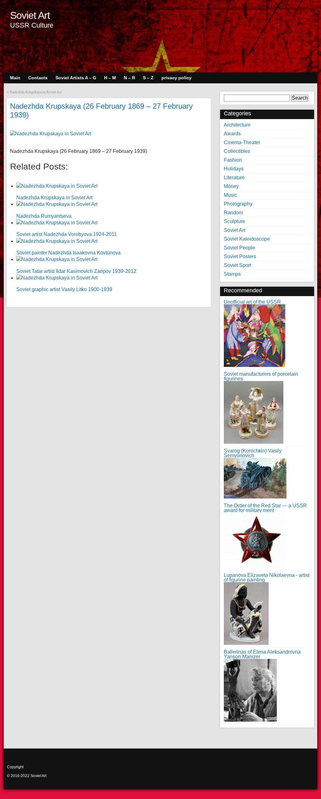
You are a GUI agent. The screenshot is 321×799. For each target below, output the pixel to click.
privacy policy (176, 77)
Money (231, 186)
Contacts (38, 77)
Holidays (234, 168)
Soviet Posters (240, 256)
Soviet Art (30, 15)
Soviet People (239, 247)
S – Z (148, 77)
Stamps (232, 274)
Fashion (233, 160)
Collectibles (237, 151)
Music (230, 195)
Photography (238, 203)
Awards (232, 133)
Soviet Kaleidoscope (247, 239)
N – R (129, 77)
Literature (234, 177)
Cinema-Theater (242, 142)
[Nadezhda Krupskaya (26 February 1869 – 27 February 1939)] (50, 133)
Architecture (237, 125)
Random (233, 212)
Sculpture (234, 221)
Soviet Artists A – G (75, 77)
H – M (110, 77)
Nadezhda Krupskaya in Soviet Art (35, 92)
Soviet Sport (237, 265)
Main (15, 77)
